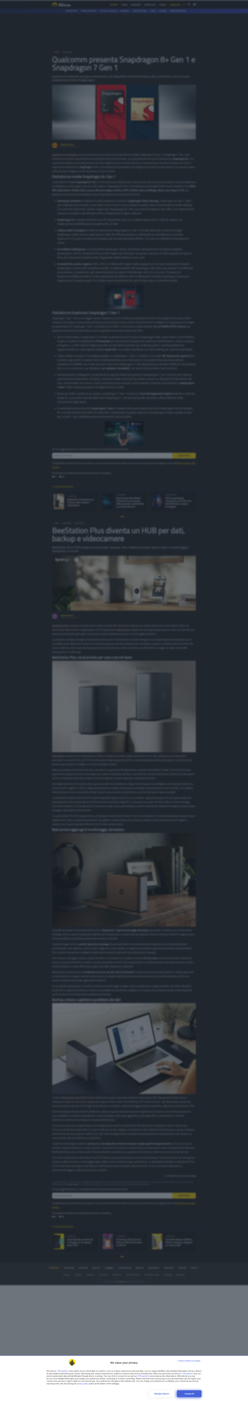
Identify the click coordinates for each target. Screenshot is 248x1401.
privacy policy (83, 1384)
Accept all (189, 1394)
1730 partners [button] (62, 1371)
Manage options (161, 1394)
